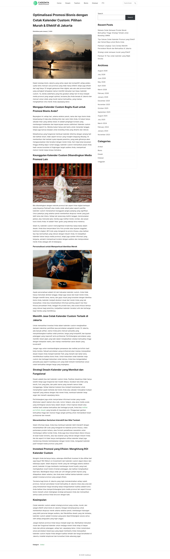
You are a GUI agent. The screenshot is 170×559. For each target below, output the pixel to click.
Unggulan (101, 162)
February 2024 (103, 127)
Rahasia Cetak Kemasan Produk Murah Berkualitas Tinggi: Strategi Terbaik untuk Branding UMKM (113, 33)
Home (59, 3)
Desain (67, 3)
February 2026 (103, 93)
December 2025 (104, 101)
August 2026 (102, 71)
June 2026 (102, 78)
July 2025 (101, 120)
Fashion (77, 3)
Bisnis (86, 3)
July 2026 (101, 74)
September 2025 (104, 112)
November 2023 (104, 135)
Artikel (42, 544)
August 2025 (102, 116)
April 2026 (102, 86)
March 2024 (102, 123)
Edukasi (95, 3)
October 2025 (103, 108)
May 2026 (101, 82)
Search (100, 13)
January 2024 (103, 131)
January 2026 (103, 97)
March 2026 (102, 89)
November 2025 (104, 105)
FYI (103, 3)
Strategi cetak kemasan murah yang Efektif (114, 52)
